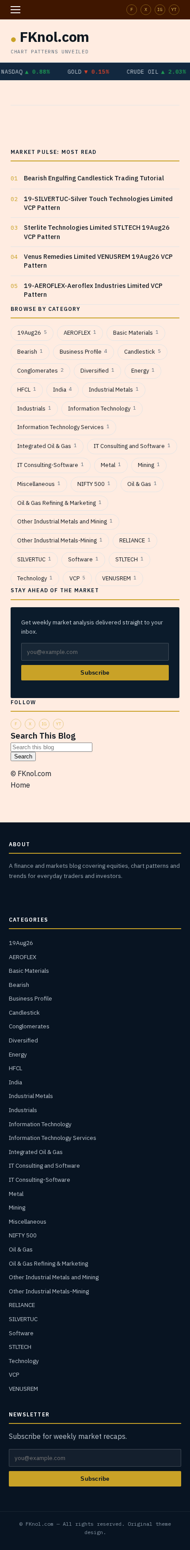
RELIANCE (135, 540)
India (62, 389)
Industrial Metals (114, 389)
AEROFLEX (80, 332)
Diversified (97, 370)
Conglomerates (40, 370)
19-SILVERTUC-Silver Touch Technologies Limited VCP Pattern (98, 203)
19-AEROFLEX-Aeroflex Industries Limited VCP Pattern (93, 290)
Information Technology (102, 408)
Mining (149, 465)
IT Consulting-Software (50, 465)
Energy (143, 370)
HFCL (26, 389)
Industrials (34, 408)
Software (83, 559)
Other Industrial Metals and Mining (65, 521)
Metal (111, 465)
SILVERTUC (34, 559)
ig (160, 9)
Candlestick (142, 351)
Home (20, 785)
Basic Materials (136, 332)
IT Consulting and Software (132, 446)
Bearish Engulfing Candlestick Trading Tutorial (94, 178)
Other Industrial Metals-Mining (60, 540)
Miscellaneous (39, 484)
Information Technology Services (63, 427)
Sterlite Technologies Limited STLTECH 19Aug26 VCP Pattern (97, 231)
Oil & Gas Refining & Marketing (59, 503)
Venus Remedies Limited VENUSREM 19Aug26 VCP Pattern (98, 260)
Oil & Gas (142, 484)
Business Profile (83, 351)
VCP (77, 578)
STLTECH (129, 559)
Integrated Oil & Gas (47, 446)
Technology (35, 578)
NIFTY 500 (93, 484)
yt (174, 9)
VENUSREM (119, 578)
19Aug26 (32, 332)
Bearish (30, 351)
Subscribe (94, 672)
